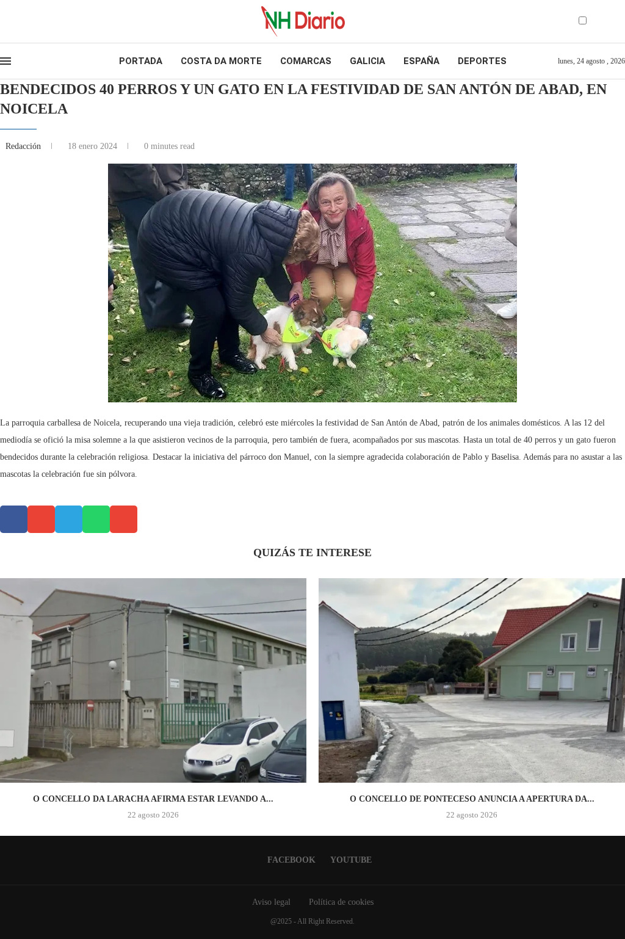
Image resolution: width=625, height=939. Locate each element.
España (421, 61)
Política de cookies (341, 902)
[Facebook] (16, 21)
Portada (140, 61)
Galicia (367, 61)
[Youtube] (26, 21)
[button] (13, 519)
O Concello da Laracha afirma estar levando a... (153, 798)
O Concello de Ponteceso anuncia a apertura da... (472, 798)
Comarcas (305, 61)
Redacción (24, 146)
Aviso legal (271, 902)
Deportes (482, 61)
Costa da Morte (221, 61)
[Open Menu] (5, 61)
